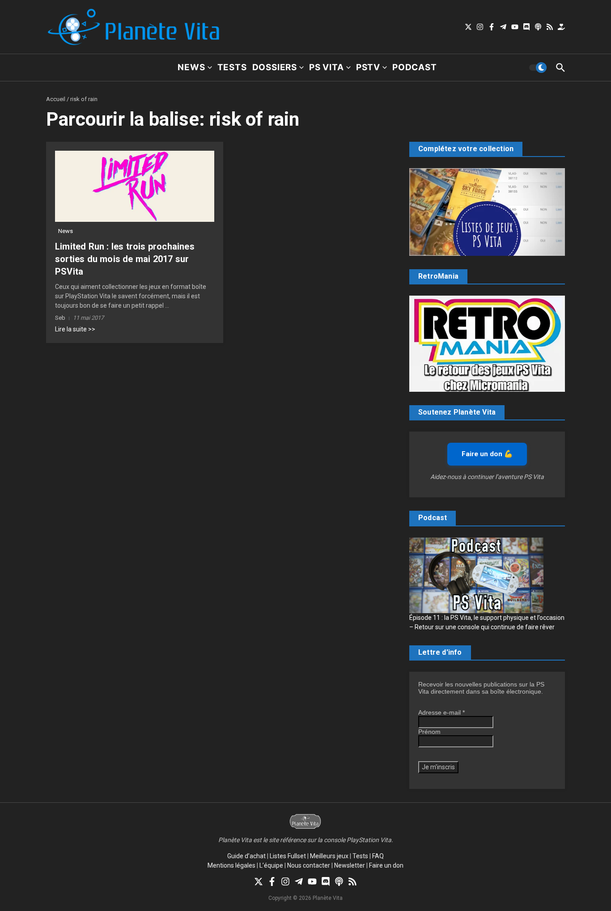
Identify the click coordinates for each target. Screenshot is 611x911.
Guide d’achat (246, 856)
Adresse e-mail (441, 712)
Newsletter (349, 865)
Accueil (55, 99)
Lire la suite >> (75, 329)
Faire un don (386, 865)
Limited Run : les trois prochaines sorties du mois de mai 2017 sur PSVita (125, 259)
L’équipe (271, 865)
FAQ (378, 856)
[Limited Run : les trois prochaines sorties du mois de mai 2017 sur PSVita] (134, 186)
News (191, 67)
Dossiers (274, 67)
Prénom (429, 731)
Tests (232, 67)
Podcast (414, 67)
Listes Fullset (288, 856)
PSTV (368, 67)
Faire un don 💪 (487, 454)
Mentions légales (231, 865)
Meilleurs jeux (329, 856)
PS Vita (326, 67)
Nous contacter (308, 865)
